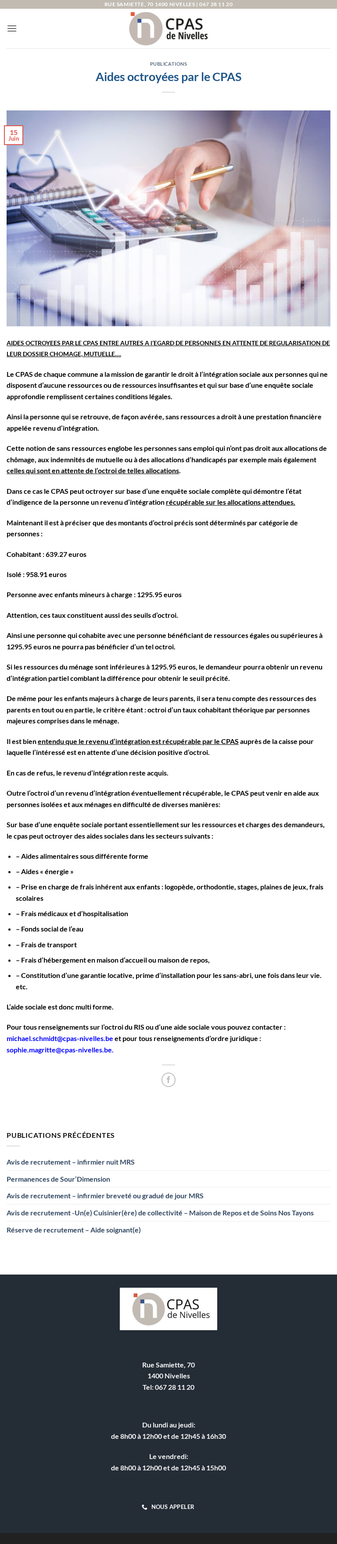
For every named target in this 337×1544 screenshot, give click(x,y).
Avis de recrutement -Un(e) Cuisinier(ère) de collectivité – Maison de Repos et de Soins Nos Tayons (160, 1212)
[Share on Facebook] (168, 1080)
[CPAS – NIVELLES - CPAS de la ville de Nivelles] (168, 28)
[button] (12, 28)
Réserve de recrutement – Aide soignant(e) (74, 1229)
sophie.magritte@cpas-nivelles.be (59, 1049)
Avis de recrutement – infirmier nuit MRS (71, 1162)
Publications (168, 64)
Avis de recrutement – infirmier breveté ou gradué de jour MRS (105, 1195)
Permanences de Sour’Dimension (58, 1179)
